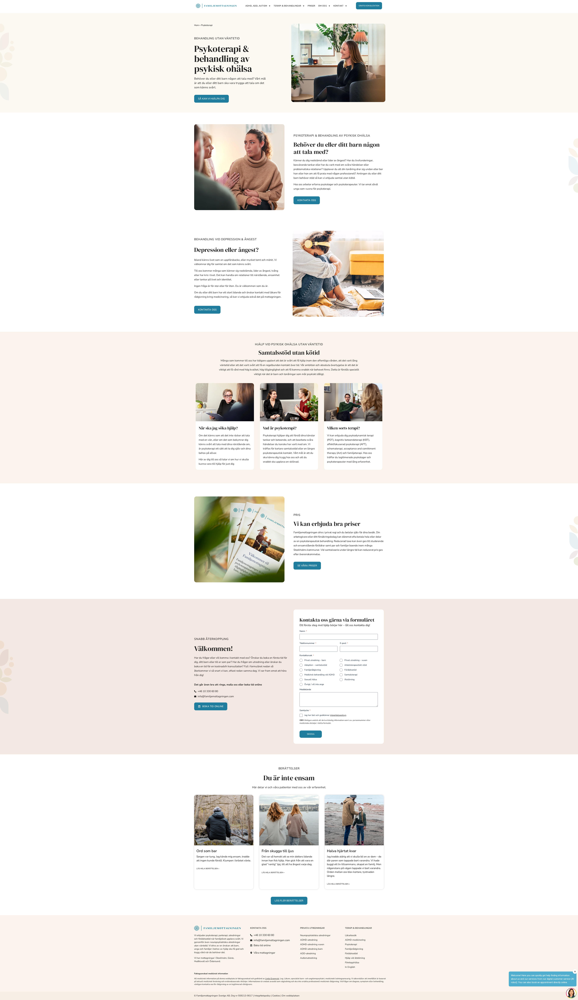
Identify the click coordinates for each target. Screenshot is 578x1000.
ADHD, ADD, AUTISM (256, 5)
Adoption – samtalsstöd (315, 665)
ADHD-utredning (308, 939)
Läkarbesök (351, 935)
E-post (344, 643)
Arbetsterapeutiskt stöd (355, 665)
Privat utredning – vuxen (355, 660)
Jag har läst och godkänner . (325, 715)
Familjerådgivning (312, 669)
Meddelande (305, 689)
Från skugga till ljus (278, 851)
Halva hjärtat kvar (341, 851)
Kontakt (338, 5)
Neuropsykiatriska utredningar (315, 935)
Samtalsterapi (350, 674)
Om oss (322, 5)
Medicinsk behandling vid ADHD (319, 674)
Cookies (276, 995)
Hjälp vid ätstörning (355, 957)
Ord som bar (206, 851)
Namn (303, 631)
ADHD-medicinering (355, 939)
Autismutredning (308, 957)
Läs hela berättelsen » (207, 868)
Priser (311, 5)
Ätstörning (349, 679)
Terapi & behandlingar (287, 5)
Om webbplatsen (291, 995)
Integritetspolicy (262, 995)
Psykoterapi (351, 944)
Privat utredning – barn (315, 660)
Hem (196, 25)
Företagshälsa (352, 962)
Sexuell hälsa (310, 679)
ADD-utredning (308, 953)
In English (350, 967)
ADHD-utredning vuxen (312, 944)
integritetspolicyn (338, 715)
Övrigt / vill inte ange (314, 684)
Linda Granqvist (272, 978)
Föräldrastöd (350, 669)
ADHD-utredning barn (311, 948)
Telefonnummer (308, 643)
